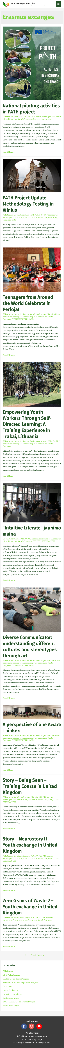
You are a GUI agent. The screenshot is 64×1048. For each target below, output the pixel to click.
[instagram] (32, 1026)
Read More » (9, 152)
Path (16, 117)
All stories (8, 117)
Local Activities (21, 215)
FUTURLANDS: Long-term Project (20, 983)
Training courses (38, 442)
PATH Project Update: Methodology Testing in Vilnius (28, 204)
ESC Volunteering (11, 975)
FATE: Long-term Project (16, 979)
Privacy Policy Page (32, 1040)
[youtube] (39, 1026)
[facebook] (24, 1026)
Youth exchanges (38, 315)
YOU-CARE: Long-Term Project (19, 1002)
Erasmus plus (20, 218)
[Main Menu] (58, 4)
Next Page (37, 955)
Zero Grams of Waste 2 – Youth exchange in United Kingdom (30, 907)
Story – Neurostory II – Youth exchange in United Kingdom (30, 845)
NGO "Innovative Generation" (23, 3)
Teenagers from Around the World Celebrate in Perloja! (28, 303)
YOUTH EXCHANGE (23, 320)
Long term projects (12, 994)
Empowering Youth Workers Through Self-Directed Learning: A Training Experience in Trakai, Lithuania (27, 424)
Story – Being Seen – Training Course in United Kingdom (30, 786)
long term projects (42, 119)
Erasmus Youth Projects (20, 119)
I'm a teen (7, 987)
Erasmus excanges (41, 117)
